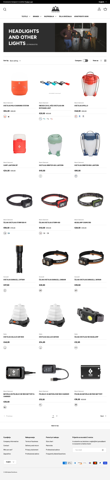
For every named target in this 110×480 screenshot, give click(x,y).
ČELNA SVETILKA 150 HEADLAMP (86, 337)
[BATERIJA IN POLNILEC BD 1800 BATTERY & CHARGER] (19, 372)
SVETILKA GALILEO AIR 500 (49, 337)
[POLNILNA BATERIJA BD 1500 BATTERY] (90, 372)
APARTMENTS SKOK (81, 16)
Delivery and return (32, 445)
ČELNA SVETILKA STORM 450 (49, 222)
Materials (49, 445)
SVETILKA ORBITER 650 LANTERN (86, 165)
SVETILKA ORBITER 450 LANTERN (51, 165)
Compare (78, 60)
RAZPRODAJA (49, 16)
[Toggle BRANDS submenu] (40, 16)
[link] (27, 416)
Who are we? (7, 450)
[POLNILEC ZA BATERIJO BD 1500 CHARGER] (55, 372)
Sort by (6, 60)
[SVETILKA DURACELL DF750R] (19, 258)
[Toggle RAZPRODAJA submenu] (55, 16)
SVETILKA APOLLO (81, 106)
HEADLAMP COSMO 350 (82, 222)
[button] (105, 9)
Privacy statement (31, 450)
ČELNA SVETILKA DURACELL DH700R (87, 280)
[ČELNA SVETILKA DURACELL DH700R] (90, 258)
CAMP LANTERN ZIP (10, 165)
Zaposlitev (7, 454)
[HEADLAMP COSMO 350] (90, 201)
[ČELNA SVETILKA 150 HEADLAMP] (90, 315)
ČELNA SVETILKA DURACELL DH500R (52, 280)
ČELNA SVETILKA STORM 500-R (14, 222)
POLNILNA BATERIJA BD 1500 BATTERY (88, 394)
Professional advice (32, 454)
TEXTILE (25, 16)
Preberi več (29, 2)
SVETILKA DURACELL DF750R (14, 280)
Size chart (49, 441)
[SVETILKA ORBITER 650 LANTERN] (90, 144)
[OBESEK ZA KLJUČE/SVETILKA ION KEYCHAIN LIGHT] (55, 84)
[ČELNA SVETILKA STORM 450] (55, 201)
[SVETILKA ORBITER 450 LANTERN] (55, 144)
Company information (10, 441)
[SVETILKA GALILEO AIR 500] (55, 315)
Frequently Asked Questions (56, 454)
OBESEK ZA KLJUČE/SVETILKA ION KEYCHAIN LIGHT (51, 107)
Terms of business (31, 441)
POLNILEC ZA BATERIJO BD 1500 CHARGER (54, 394)
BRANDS (36, 16)
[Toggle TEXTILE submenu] (29, 16)
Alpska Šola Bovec (12, 472)
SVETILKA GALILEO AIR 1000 (13, 337)
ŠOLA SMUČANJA (65, 16)
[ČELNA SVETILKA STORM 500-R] (19, 201)
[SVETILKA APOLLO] (90, 84)
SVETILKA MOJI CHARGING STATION (16, 106)
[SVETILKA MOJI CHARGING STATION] (19, 84)
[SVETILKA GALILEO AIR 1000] (19, 315)
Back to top (55, 426)
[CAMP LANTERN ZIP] (19, 144)
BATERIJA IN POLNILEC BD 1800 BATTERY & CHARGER (18, 395)
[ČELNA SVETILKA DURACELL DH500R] (55, 258)
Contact (6, 445)
